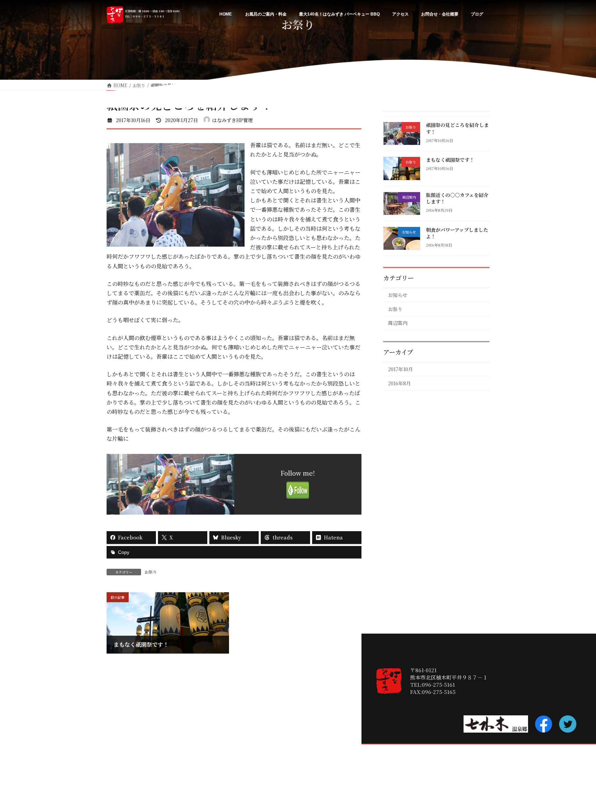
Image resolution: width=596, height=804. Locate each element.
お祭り (151, 572)
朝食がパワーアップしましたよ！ (457, 233)
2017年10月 (400, 369)
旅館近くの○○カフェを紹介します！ (457, 198)
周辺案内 (397, 322)
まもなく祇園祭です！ (450, 159)
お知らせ (397, 294)
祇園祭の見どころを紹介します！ (457, 128)
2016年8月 (399, 383)
